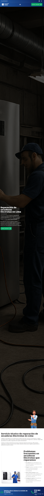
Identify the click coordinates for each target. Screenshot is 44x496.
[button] (20, 4)
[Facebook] (39, 1)
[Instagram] (41, 1)
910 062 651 (37, 491)
